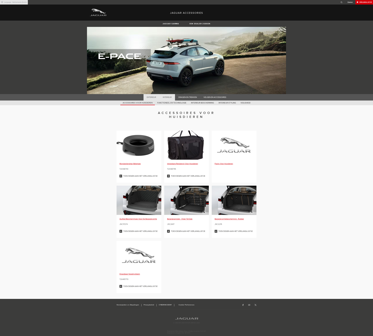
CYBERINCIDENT (165, 305)
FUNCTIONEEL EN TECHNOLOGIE (171, 103)
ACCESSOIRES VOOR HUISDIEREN (138, 103)
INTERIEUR (167, 97)
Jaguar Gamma (171, 24)
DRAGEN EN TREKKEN (187, 97)
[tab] (151, 97)
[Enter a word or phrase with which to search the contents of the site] (347, 2)
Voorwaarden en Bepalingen (128, 305)
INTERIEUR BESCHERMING (202, 103)
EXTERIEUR (151, 97)
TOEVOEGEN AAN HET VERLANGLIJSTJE (140, 176)
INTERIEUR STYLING (227, 103)
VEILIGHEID (245, 103)
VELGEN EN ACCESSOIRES (215, 97)
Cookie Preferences (187, 305)
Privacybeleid (149, 305)
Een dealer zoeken (200, 24)
